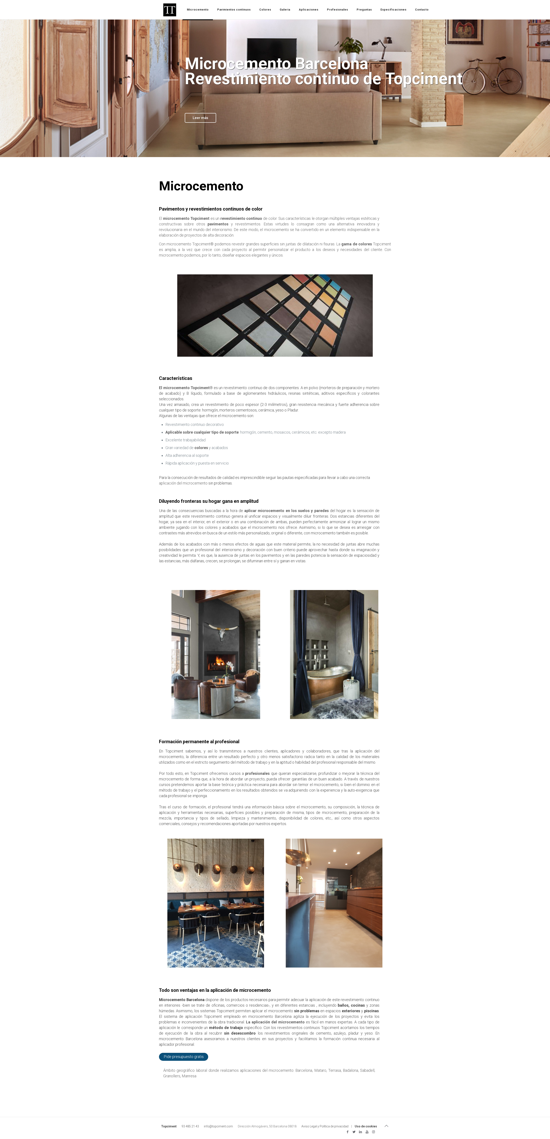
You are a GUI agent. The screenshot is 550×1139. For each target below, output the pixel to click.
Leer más (200, 118)
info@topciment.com (218, 1126)
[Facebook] (347, 1132)
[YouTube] (367, 1132)
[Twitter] (354, 1132)
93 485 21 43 (190, 1126)
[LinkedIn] (360, 1132)
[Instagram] (373, 1132)
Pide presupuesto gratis (184, 1056)
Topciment (169, 1126)
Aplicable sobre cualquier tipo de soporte (202, 432)
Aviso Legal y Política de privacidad (324, 1126)
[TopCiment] (169, 9)
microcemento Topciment (186, 218)
